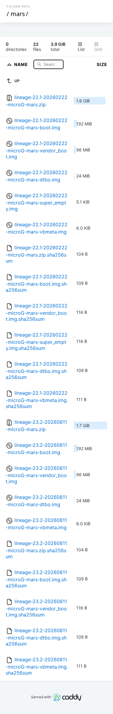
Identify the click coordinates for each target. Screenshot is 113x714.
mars (18, 14)
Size (102, 64)
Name (21, 64)
